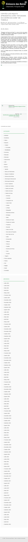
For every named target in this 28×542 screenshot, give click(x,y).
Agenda (6, 169)
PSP (5, 263)
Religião (6, 265)
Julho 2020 (6, 398)
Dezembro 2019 (7, 415)
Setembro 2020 (7, 394)
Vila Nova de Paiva (10, 248)
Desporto (6, 142)
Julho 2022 (6, 341)
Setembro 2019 (7, 423)
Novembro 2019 (7, 418)
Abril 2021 (6, 377)
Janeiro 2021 (7, 384)
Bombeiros (6, 137)
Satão (7, 236)
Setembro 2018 (7, 451)
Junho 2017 (6, 488)
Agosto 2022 (7, 338)
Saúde (5, 268)
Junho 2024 (6, 285)
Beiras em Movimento (9, 171)
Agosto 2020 (7, 396)
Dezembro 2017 (7, 473)
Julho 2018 (6, 456)
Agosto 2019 (7, 425)
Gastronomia (7, 159)
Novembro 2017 (7, 476)
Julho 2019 (6, 427)
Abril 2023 (6, 319)
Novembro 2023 (7, 302)
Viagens (6, 256)
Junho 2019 (6, 430)
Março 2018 (6, 466)
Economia (6, 152)
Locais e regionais (9, 183)
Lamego (8, 207)
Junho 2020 (6, 401)
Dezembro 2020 (7, 386)
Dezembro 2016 (7, 502)
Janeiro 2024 (7, 297)
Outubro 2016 (7, 507)
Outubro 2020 (7, 391)
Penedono (8, 224)
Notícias (6, 24)
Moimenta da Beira (10, 212)
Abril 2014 (6, 521)
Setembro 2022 (7, 336)
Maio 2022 (6, 345)
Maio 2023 (6, 316)
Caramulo (8, 198)
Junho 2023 (6, 314)
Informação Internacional (11, 23)
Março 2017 (6, 495)
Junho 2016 (6, 517)
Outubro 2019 (7, 420)
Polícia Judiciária (7, 258)
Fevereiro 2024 (7, 295)
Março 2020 (6, 408)
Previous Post (17, 106)
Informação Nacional (20, 23)
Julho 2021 (6, 369)
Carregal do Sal (9, 200)
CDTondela (7, 147)
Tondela (17, 24)
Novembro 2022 (7, 331)
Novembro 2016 (7, 505)
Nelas (7, 217)
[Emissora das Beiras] (14, 8)
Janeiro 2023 (7, 326)
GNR (5, 162)
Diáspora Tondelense (9, 174)
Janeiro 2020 (7, 413)
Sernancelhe (8, 239)
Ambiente (6, 135)
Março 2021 (6, 379)
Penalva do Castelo (10, 222)
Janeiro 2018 (7, 471)
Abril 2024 (6, 290)
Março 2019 (6, 437)
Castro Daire (9, 202)
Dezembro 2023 (7, 300)
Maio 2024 (6, 288)
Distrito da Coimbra (9, 186)
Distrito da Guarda (9, 188)
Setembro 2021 (7, 365)
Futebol (6, 145)
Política (10, 24)
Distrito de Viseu (4, 23)
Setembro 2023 (7, 307)
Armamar (8, 195)
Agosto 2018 (7, 454)
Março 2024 (6, 292)
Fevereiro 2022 (7, 353)
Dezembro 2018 (7, 444)
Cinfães (7, 205)
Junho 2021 (6, 372)
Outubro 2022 (7, 333)
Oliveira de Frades (10, 219)
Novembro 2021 (7, 360)
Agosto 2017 (7, 483)
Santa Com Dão (9, 229)
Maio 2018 (6, 461)
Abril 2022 (6, 348)
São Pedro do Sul (10, 234)
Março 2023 (6, 321)
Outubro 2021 (7, 362)
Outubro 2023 (7, 304)
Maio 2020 (6, 403)
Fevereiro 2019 (7, 439)
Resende (8, 227)
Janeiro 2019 (7, 442)
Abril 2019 (6, 435)
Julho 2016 (6, 514)
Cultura (23, 22)
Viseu (7, 251)
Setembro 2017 (7, 480)
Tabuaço (8, 241)
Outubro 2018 (7, 449)
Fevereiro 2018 (7, 468)
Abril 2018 (6, 464)
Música (5, 164)
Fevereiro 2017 (7, 497)
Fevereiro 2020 (7, 410)
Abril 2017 (6, 492)
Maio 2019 (6, 432)
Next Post (11, 115)
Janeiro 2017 (7, 500)
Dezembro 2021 (7, 357)
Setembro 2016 (7, 509)
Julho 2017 (6, 485)
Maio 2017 (6, 490)
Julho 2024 (6, 283)
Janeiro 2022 (7, 355)
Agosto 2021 (7, 367)
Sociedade (13, 24)
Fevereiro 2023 (7, 324)
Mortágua (8, 215)
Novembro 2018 (7, 447)
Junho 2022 (6, 343)
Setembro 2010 (7, 524)
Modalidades (7, 149)
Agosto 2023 (7, 309)
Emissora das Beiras (9, 176)
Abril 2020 (6, 406)
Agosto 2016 (7, 512)
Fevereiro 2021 (7, 382)
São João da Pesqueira (11, 231)
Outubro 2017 (7, 478)
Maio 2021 (6, 374)
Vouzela (8, 253)
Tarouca (8, 243)
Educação (6, 154)
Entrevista (6, 157)
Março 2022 (6, 350)
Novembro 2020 (7, 389)
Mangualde (8, 210)
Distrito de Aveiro (9, 190)
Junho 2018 (6, 459)
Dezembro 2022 (7, 329)
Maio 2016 (6, 519)
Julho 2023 (6, 312)
